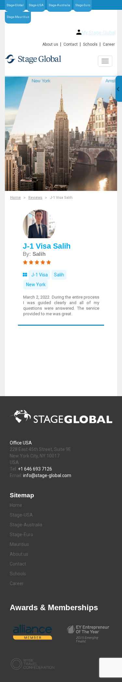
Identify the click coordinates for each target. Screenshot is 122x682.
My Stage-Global (98, 32)
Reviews (35, 197)
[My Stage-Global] (78, 32)
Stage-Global (15, 5)
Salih (59, 274)
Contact (70, 44)
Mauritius (19, 544)
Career (109, 44)
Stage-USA (36, 5)
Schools (90, 44)
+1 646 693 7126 (35, 469)
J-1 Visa (39, 274)
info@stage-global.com (47, 475)
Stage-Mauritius (18, 17)
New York (36, 284)
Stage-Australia (59, 5)
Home (15, 197)
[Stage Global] (61, 59)
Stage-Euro (82, 5)
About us (50, 44)
